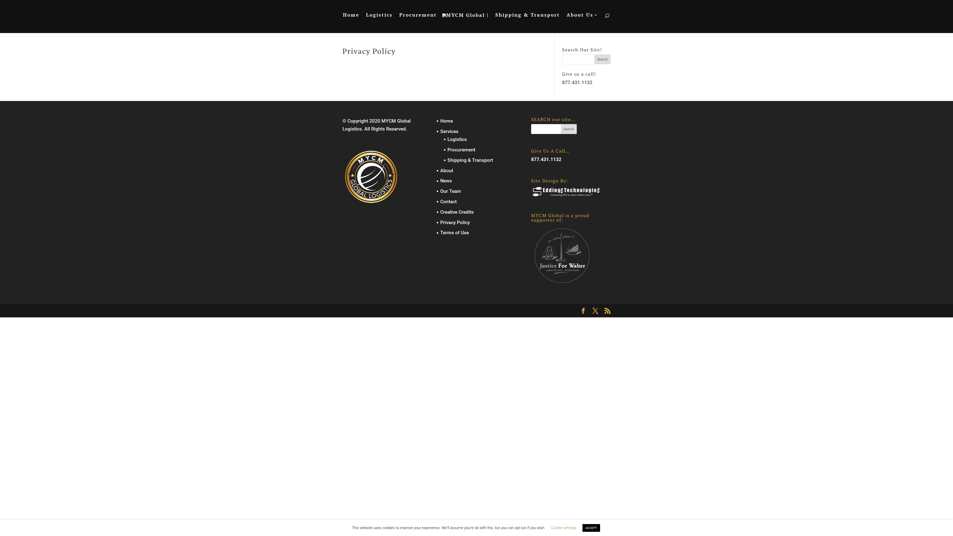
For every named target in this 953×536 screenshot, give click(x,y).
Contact (448, 201)
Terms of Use (454, 232)
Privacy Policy (455, 222)
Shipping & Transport (527, 15)
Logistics (379, 15)
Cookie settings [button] (563, 528)
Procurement (418, 15)
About (446, 170)
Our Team (450, 191)
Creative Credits (457, 212)
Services (449, 131)
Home (351, 15)
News (446, 181)
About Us (580, 15)
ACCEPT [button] (591, 528)
